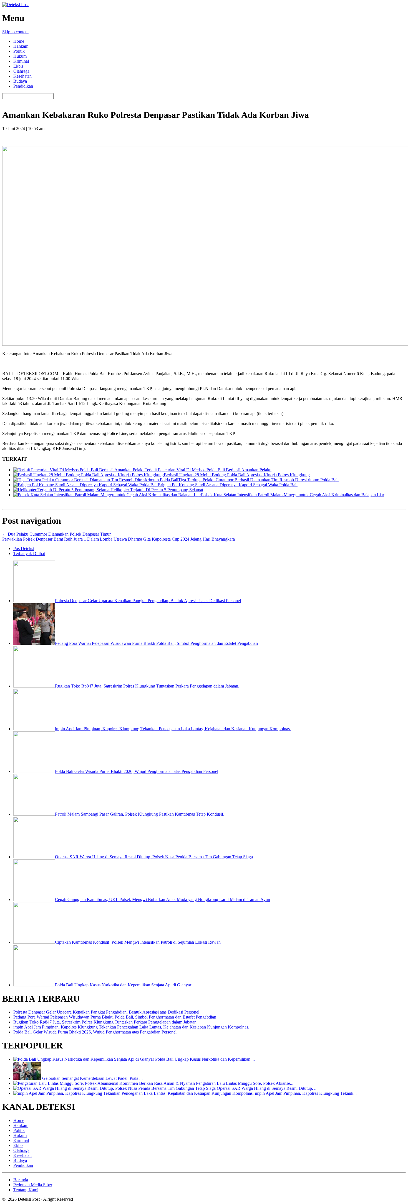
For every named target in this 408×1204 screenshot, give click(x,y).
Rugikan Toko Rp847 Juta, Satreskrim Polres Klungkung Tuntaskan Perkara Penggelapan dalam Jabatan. (105, 1022)
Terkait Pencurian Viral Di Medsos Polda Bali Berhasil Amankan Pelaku (208, 469)
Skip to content (15, 31)
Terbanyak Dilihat (29, 553)
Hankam (20, 46)
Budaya (20, 81)
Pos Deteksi (23, 548)
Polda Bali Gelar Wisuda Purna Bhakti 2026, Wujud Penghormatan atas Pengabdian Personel (95, 1032)
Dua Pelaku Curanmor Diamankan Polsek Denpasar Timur (56, 534)
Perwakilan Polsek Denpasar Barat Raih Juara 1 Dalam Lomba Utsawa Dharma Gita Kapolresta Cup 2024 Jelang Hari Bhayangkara (121, 539)
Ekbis (18, 66)
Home (18, 41)
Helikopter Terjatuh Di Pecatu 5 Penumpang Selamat (156, 489)
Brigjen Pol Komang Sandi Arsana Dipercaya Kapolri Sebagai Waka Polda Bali (228, 484)
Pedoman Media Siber (32, 1184)
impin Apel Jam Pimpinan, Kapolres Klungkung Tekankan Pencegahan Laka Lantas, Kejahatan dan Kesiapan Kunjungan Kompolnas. (131, 1027)
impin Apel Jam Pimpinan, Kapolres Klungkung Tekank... (306, 1093)
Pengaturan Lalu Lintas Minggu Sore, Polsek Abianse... (244, 1083)
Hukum (20, 56)
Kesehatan (22, 76)
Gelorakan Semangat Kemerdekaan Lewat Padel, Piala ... (92, 1078)
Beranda (20, 1179)
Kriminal (21, 61)
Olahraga (21, 71)
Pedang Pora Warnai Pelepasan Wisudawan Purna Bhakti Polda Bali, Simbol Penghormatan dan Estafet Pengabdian (114, 1017)
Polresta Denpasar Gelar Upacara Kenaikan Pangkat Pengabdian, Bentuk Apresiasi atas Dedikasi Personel (106, 1012)
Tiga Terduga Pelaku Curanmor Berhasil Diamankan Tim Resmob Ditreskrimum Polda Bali (258, 479)
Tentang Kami (25, 1189)
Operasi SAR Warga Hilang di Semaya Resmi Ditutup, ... (267, 1088)
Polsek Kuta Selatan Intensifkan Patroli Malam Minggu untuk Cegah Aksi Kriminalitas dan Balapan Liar (292, 494)
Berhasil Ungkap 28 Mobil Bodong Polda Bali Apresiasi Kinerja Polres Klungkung (237, 474)
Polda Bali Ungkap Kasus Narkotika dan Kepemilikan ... (205, 1059)
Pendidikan (23, 86)
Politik (19, 51)
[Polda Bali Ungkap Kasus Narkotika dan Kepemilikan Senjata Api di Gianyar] (83, 1059)
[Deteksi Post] (15, 4)
